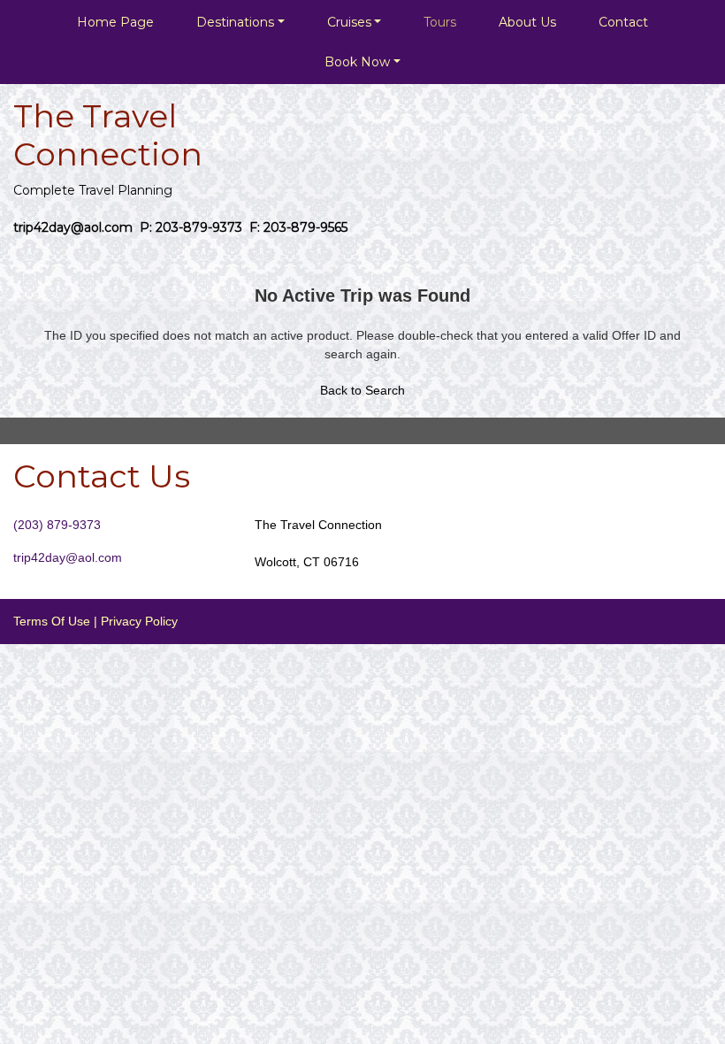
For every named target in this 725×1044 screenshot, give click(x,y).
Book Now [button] (357, 62)
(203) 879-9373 (57, 525)
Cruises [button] (349, 22)
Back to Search (362, 390)
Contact (623, 22)
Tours (440, 22)
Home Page (115, 22)
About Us (527, 22)
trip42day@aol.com (67, 557)
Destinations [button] (235, 22)
